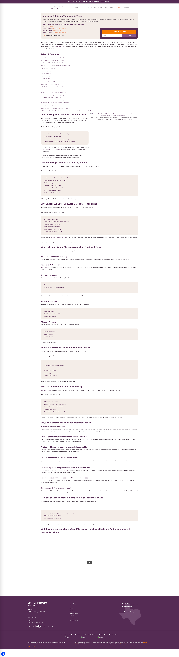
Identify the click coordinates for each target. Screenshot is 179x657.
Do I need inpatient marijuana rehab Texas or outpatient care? (56, 100)
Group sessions (48, 287)
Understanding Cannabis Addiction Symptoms (52, 60)
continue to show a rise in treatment (50, 149)
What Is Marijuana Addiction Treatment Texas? (52, 57)
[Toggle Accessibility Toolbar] (3, 654)
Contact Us (127, 7)
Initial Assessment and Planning (48, 68)
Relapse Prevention (45, 76)
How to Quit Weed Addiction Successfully (51, 84)
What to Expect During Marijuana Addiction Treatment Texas (55, 65)
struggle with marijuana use (58, 237)
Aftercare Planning (45, 78)
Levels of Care (98, 7)
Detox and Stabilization (46, 71)
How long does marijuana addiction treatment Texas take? (55, 92)
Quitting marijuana (46, 390)
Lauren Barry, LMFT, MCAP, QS (59, 28)
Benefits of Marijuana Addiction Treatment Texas (53, 81)
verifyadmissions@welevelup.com (37, 622)
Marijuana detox (45, 267)
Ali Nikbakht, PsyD (57, 30)
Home (76, 7)
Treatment (89, 7)
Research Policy (65, 32)
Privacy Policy (123, 643)
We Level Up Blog (74, 620)
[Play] (89, 562)
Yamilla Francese (49, 26)
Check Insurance (109, 7)
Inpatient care (65, 470)
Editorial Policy (57, 32)
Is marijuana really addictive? (48, 90)
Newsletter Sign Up (129, 612)
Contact (72, 615)
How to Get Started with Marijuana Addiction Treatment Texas (56, 108)
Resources (118, 7)
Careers (72, 618)
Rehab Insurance (74, 613)
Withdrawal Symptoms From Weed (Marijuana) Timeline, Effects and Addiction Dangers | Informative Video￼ (67, 110)
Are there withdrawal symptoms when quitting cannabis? (55, 95)
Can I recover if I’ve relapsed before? (50, 105)
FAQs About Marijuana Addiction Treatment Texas (53, 86)
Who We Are (73, 611)
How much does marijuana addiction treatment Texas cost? (55, 102)
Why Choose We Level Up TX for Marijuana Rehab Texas (55, 62)
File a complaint (31, 646)
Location (83, 7)
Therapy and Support (46, 73)
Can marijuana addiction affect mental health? (52, 97)
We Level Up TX (60, 46)
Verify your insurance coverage (52, 515)
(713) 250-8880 (32, 617)
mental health (68, 141)
